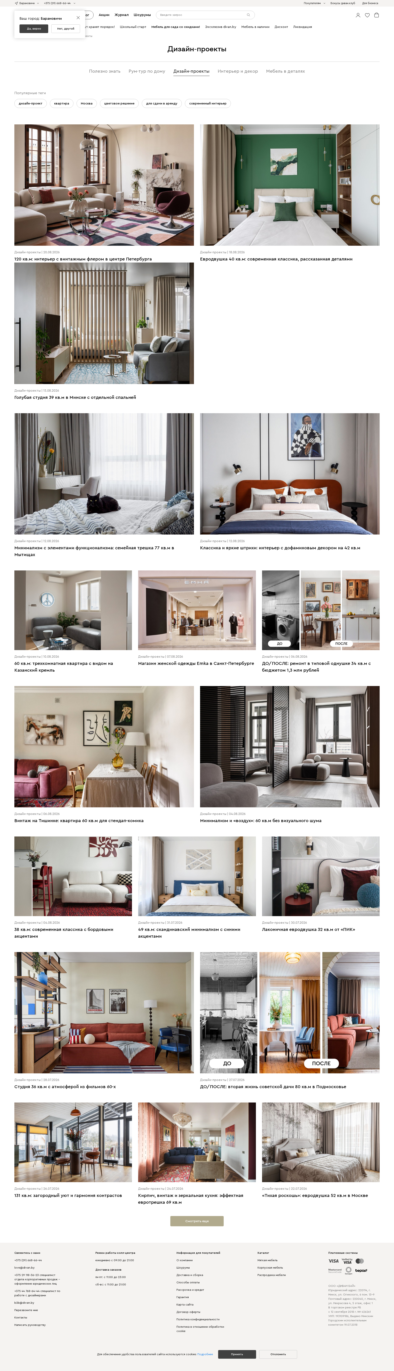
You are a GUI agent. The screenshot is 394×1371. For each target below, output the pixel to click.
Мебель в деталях (285, 71)
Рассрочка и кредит (190, 1289)
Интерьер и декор (238, 71)
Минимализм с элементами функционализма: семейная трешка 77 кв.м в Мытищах (94, 551)
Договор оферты (188, 1312)
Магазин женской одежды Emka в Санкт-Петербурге (196, 663)
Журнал (122, 15)
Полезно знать (104, 71)
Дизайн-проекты (191, 71)
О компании (184, 1260)
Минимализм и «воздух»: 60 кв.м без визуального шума (261, 820)
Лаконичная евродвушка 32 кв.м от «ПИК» (308, 929)
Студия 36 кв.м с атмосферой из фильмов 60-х (65, 1086)
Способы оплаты (188, 1282)
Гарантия (182, 1297)
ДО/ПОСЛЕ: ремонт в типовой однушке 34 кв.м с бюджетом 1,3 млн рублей (316, 666)
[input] (205, 15)
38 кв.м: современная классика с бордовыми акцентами (63, 932)
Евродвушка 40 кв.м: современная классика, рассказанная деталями (276, 259)
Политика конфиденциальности (198, 1319)
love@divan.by (24, 1267)
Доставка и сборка (189, 1275)
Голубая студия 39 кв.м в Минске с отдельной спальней (75, 397)
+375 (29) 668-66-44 (28, 1260)
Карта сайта (185, 1304)
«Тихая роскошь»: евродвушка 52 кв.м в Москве (315, 1195)
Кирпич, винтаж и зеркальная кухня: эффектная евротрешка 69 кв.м (190, 1199)
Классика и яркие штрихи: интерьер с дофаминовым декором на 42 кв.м (280, 548)
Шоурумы (142, 15)
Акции (104, 15)
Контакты (20, 1317)
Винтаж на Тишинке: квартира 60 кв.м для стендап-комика (79, 820)
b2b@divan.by (24, 1302)
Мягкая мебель (268, 1260)
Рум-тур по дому (147, 71)
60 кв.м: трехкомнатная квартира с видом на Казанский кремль (63, 666)
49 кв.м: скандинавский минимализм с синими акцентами (189, 932)
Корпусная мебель (270, 1267)
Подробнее (205, 1354)
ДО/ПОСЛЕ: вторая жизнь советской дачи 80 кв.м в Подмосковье (273, 1086)
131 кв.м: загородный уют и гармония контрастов (68, 1195)
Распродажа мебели (272, 1275)
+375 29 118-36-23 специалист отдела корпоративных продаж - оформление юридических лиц (37, 1279)
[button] (358, 15)
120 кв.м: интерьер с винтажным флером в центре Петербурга (83, 259)
